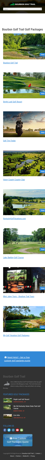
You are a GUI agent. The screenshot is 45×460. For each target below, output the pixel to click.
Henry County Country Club (14, 179)
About (12, 456)
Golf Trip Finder (9, 140)
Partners (18, 456)
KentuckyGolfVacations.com (14, 218)
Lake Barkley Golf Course (13, 257)
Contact (38, 453)
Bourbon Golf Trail (10, 63)
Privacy (33, 456)
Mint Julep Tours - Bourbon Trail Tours (18, 296)
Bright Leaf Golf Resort (12, 101)
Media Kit (26, 456)
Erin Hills (17, 415)
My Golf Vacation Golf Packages (16, 335)
